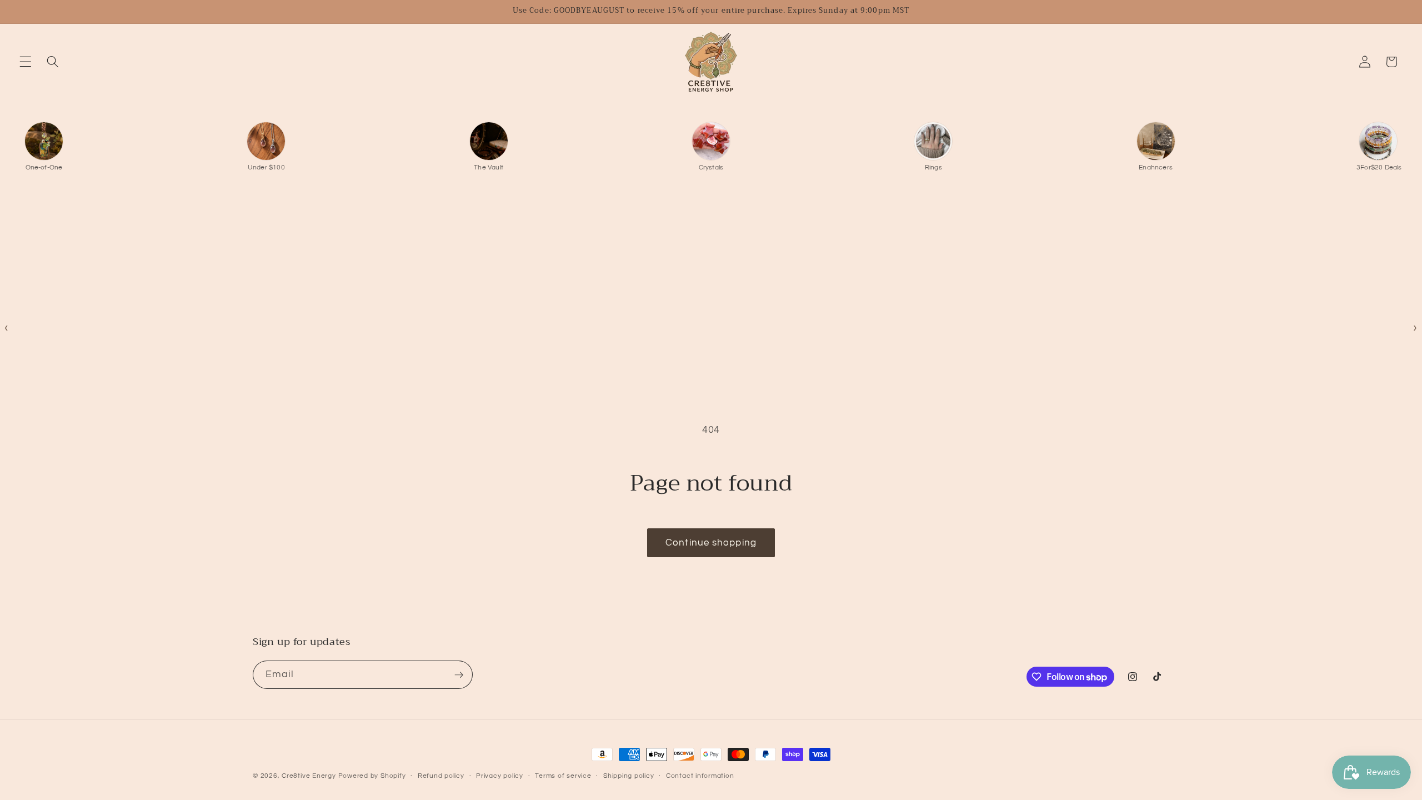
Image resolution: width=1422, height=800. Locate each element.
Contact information (700, 775)
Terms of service (563, 775)
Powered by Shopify (372, 775)
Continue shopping (711, 542)
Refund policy (441, 775)
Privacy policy (499, 775)
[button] (25, 61)
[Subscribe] (458, 675)
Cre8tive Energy (310, 775)
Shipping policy (628, 775)
